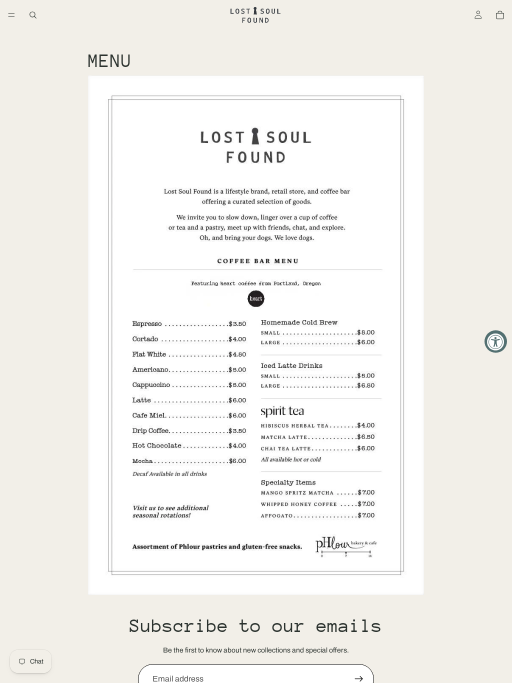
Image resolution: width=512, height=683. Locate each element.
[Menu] (11, 15)
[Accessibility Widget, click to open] (495, 341)
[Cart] (500, 15)
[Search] (33, 15)
